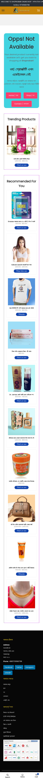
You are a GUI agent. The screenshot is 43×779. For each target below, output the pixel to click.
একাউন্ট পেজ (6, 700)
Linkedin (8, 673)
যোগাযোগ (5, 696)
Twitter (19, 667)
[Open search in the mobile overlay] (8, 774)
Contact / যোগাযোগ (21, 103)
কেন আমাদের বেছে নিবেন (9, 720)
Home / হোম (13, 95)
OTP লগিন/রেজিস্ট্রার (9, 716)
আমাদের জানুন (6, 684)
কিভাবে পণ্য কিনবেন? (8, 712)
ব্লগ (4, 688)
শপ (4, 692)
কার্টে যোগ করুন (22, 165)
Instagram (30, 667)
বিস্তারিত (22, 314)
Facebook (8, 667)
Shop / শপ (30, 95)
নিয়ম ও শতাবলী (7, 724)
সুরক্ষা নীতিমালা (7, 732)
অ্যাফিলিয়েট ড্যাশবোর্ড (9, 736)
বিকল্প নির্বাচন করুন (22, 271)
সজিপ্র (5, 728)
